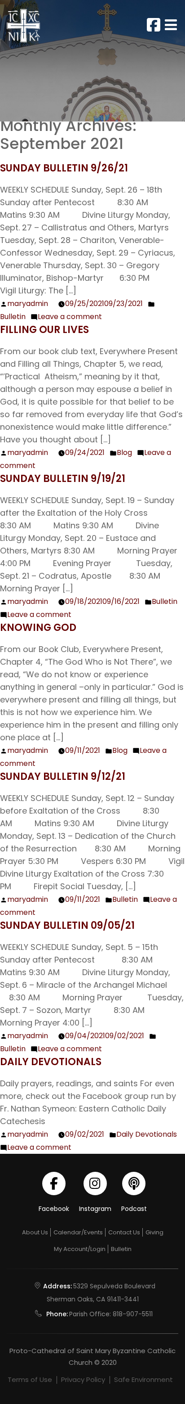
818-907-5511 (133, 1314)
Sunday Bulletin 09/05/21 (67, 925)
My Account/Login (80, 1249)
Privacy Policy (83, 1379)
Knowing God (38, 627)
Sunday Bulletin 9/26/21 (64, 168)
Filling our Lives (44, 330)
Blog (124, 452)
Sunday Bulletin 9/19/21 (62, 479)
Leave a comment (70, 316)
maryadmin (27, 303)
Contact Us (124, 1232)
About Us (35, 1232)
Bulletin (13, 316)
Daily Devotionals (50, 1062)
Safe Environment (143, 1379)
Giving (154, 1232)
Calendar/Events (78, 1232)
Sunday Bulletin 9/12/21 (62, 776)
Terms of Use (30, 1379)
